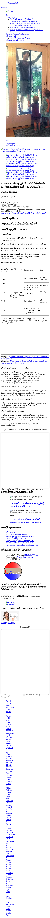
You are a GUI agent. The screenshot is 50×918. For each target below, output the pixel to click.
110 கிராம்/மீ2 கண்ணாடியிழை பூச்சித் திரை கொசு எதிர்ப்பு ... (27, 504)
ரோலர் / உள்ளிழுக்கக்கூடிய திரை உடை (24, 21)
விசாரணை (5, 594)
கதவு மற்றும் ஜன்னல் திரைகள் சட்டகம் (25, 23)
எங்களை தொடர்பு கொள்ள (16, 40)
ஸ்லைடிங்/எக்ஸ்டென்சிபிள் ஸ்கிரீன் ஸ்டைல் (26, 30)
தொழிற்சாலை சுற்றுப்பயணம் (21, 38)
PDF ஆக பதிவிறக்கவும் (37, 213)
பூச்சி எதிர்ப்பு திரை (13, 145)
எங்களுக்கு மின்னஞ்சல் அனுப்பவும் (14, 213)
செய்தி (8, 32)
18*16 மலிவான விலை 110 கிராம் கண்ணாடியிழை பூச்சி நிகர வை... (25, 520)
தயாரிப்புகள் (10, 17)
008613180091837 (13, 3)
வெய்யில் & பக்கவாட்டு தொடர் (21, 19)
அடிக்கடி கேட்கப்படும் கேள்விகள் (18, 34)
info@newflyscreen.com (24, 557)
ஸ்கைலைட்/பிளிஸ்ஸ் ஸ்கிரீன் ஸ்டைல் (24, 28)
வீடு (7, 15)
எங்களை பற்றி (11, 36)
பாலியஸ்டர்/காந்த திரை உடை (21, 25)
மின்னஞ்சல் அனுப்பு (8, 623)
